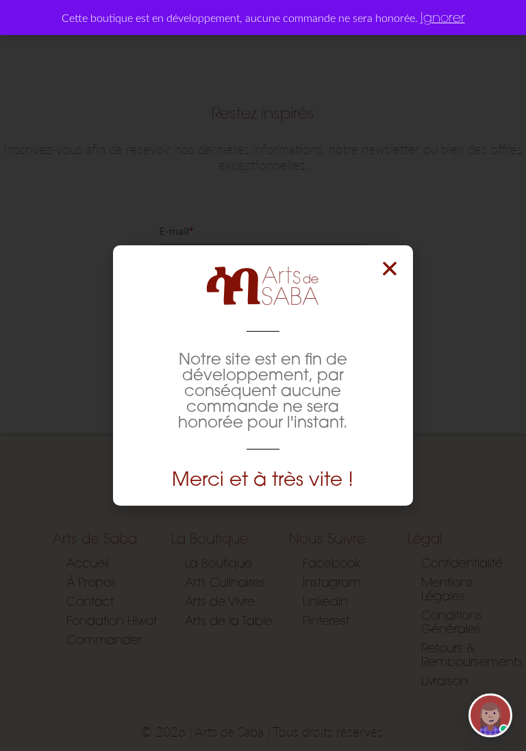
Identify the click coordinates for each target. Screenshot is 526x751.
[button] (389, 268)
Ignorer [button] (443, 16)
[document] (263, 375)
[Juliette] (490, 715)
